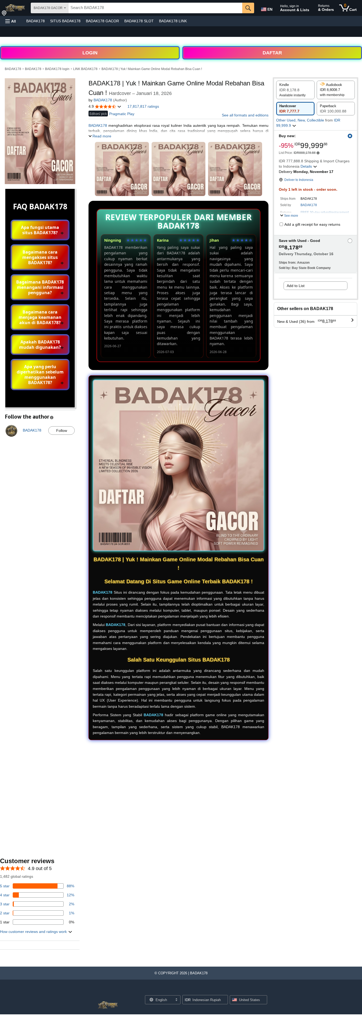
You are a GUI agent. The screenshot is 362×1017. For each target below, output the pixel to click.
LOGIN (90, 52)
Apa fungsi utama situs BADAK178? (40, 230)
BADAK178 (35, 21)
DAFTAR (272, 52)
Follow (61, 430)
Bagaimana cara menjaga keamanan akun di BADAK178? (40, 317)
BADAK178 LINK (173, 21)
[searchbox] (155, 8)
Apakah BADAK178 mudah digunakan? (40, 344)
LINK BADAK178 (85, 69)
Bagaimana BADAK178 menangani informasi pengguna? (40, 287)
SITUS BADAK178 (65, 21)
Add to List (295, 286)
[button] (10, 21)
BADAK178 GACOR (102, 21)
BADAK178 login (57, 69)
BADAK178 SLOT (139, 21)
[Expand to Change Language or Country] (176, 1000)
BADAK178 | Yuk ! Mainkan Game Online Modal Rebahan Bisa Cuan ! (151, 69)
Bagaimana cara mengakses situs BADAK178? (40, 257)
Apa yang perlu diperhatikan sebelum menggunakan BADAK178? (40, 374)
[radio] (295, 90)
